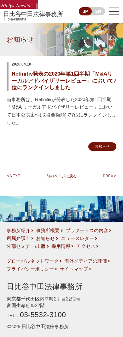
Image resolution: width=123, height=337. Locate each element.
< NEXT (13, 176)
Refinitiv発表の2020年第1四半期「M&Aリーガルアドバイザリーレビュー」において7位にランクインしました (64, 80)
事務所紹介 (18, 230)
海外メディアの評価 (85, 261)
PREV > (109, 176)
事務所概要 (48, 230)
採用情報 (60, 246)
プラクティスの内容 (87, 230)
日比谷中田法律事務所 (33, 16)
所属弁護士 (18, 238)
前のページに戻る (61, 176)
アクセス (85, 246)
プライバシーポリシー (30, 268)
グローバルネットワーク (33, 261)
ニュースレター (77, 238)
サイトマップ (74, 268)
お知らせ (20, 39)
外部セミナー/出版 (26, 246)
